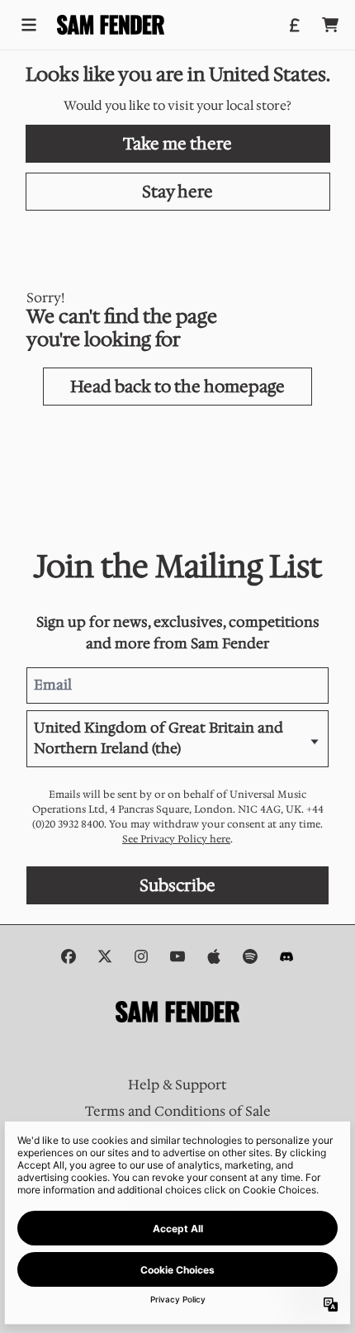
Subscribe (177, 885)
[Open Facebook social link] (68, 956)
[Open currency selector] (294, 25)
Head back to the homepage (177, 386)
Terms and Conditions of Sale (178, 1111)
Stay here (177, 191)
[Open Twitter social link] (105, 956)
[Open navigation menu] (29, 25)
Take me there (177, 143)
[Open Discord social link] (286, 956)
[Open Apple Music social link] (214, 956)
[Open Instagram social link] (141, 956)
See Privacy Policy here (176, 839)
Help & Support (177, 1084)
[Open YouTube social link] (177, 956)
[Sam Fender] (110, 24)
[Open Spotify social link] (250, 956)
